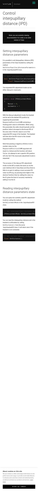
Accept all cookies (19, 486)
